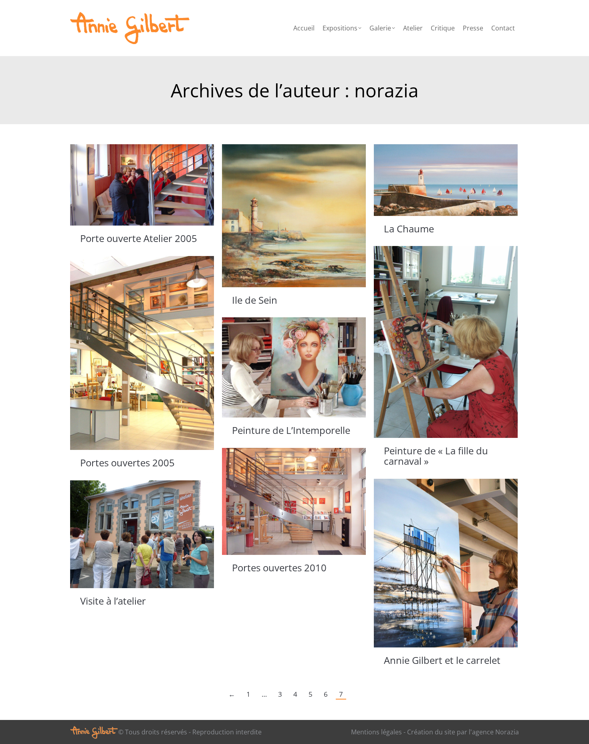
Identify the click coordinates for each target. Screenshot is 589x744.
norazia (386, 90)
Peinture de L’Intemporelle (291, 430)
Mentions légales (376, 732)
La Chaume (409, 228)
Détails (153, 185)
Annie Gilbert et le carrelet (442, 660)
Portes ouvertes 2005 (127, 462)
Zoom (131, 185)
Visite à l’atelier (113, 600)
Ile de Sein (254, 299)
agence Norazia (495, 732)
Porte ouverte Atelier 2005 (138, 238)
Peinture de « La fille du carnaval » (436, 456)
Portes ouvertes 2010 (279, 567)
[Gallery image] (294, 215)
